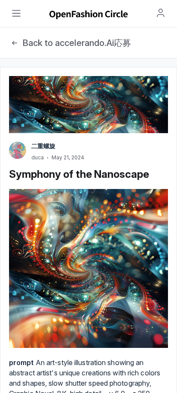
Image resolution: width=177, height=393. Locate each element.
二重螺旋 (43, 145)
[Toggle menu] (16, 13)
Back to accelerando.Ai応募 (76, 43)
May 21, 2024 (68, 157)
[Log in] (161, 13)
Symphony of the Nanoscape (79, 174)
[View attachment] (88, 268)
